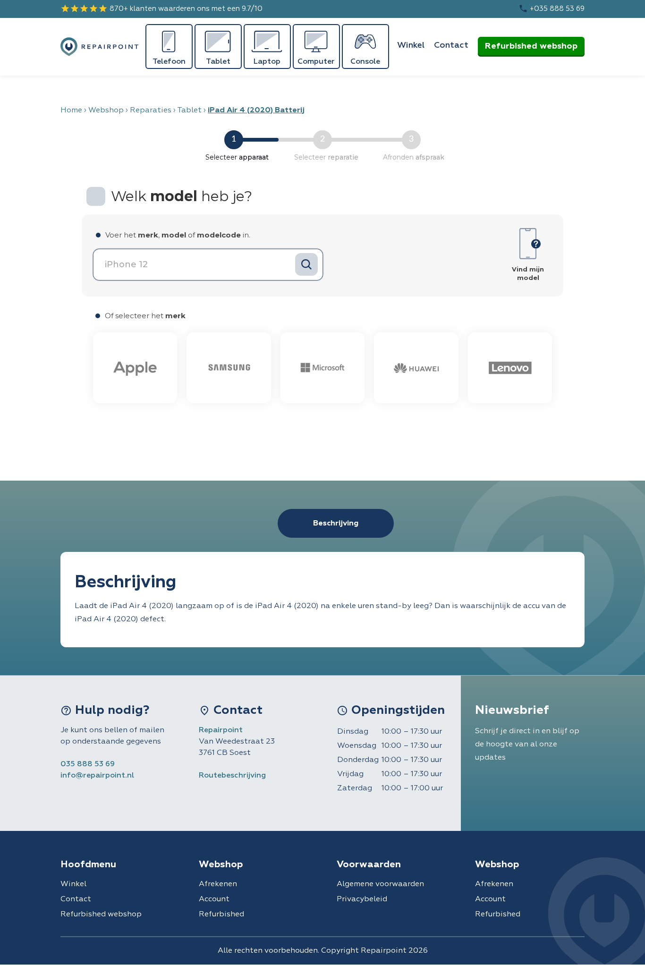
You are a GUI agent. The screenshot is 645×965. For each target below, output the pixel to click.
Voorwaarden (369, 864)
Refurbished (221, 914)
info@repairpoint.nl (97, 775)
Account (214, 899)
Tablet (189, 110)
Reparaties (150, 110)
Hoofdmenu (88, 864)
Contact (451, 45)
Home (71, 110)
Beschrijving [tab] (335, 523)
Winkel (410, 45)
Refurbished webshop (531, 46)
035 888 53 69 (87, 764)
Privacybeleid (362, 899)
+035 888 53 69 (551, 8)
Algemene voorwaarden (380, 884)
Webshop (106, 110)
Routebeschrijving (232, 775)
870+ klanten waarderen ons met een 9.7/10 (161, 8)
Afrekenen (218, 884)
